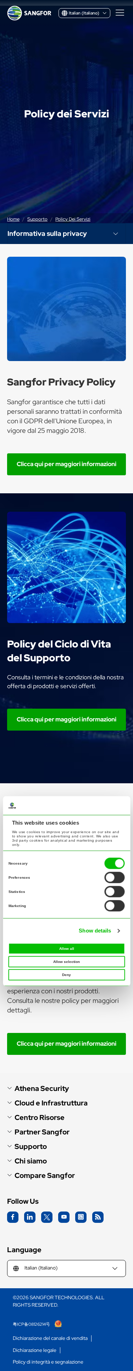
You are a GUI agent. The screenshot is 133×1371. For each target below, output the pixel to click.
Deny (66, 975)
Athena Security (42, 1088)
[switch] (114, 877)
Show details (95, 931)
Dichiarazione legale (34, 1350)
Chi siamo (31, 1161)
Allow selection (66, 962)
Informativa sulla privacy (47, 233)
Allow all (66, 949)
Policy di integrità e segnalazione (48, 1362)
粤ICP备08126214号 (32, 1324)
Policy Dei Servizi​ (72, 219)
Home (13, 219)
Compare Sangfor (45, 1175)
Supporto (37, 219)
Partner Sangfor (42, 1132)
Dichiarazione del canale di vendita (50, 1338)
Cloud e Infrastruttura (51, 1103)
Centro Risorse (40, 1117)
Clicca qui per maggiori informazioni (66, 464)
